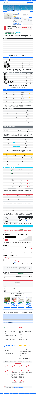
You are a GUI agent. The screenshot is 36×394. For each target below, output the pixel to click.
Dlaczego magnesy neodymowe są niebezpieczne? (18, 387)
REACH (20, 24)
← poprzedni (5, 11)
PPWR (18, 24)
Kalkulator (29, 27)
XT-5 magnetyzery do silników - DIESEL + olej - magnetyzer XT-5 (13, 304)
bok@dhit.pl (32, 0)
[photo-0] (7, 18)
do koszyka (14, 307)
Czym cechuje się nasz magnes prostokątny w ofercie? (9, 309)
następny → (31, 11)
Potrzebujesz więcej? (29, 19)
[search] (17, 2)
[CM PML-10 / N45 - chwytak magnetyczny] (7, 299)
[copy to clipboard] (27, 3)
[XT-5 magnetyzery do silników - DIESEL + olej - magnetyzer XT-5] (14, 299)
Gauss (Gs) (5, 291)
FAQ (3, 0)
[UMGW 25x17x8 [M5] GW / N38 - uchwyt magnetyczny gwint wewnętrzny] (29, 299)
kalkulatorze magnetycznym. (18, 32)
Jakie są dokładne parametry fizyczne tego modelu (9, 322)
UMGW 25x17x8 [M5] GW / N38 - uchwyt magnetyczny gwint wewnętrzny (28, 304)
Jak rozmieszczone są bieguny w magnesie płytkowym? (9, 320)
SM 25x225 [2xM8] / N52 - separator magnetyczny (21, 303)
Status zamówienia (6, 0)
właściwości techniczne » (16, 23)
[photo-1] (8, 18)
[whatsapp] (31, 3)
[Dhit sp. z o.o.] (5, 2)
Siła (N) (14, 288)
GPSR (16, 24)
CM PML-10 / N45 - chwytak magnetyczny (6, 303)
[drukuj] (28, 3)
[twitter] (30, 3)
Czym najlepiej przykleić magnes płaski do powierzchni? (10, 318)
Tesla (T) (19, 291)
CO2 (14, 24)
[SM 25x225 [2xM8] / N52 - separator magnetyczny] (21, 299)
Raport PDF (24, 27)
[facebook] (29, 3)
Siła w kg (4, 288)
